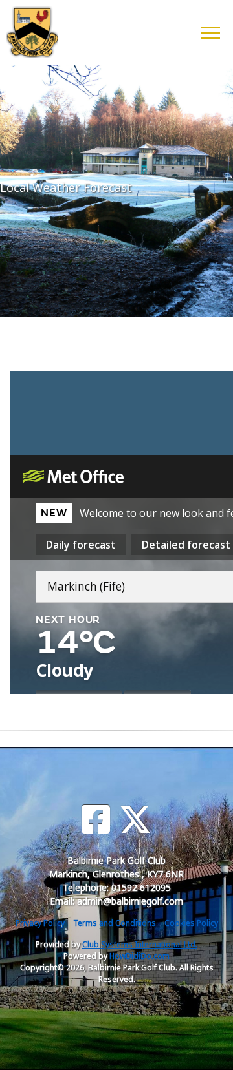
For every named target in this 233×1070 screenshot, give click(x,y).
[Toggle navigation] (210, 32)
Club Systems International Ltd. (139, 944)
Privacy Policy (40, 923)
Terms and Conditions (114, 923)
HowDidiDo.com (139, 955)
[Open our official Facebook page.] (96, 819)
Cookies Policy (191, 923)
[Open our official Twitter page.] (135, 819)
